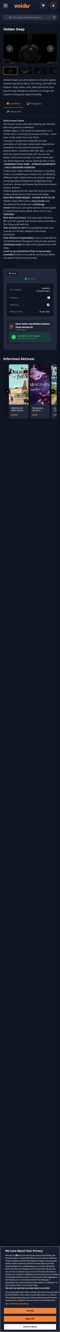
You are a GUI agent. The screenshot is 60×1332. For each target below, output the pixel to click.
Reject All (30, 1318)
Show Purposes (30, 1326)
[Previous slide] (9, 48)
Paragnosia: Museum (37, 409)
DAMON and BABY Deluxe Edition (17, 409)
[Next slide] (50, 48)
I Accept (30, 1310)
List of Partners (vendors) (16, 1303)
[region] (30, 1289)
